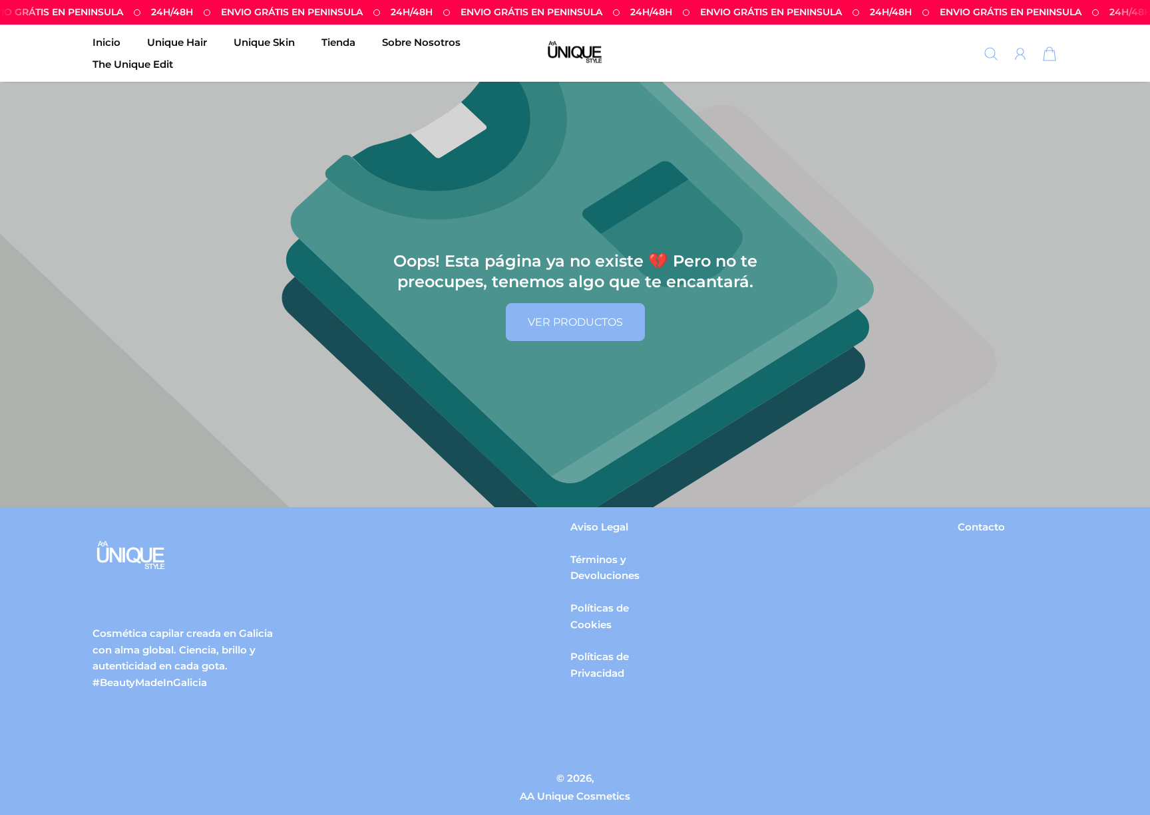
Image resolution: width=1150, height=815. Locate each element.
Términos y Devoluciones (605, 567)
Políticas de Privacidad (599, 664)
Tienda (338, 42)
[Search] (991, 54)
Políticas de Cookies (599, 616)
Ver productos (575, 322)
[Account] (1020, 54)
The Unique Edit (133, 64)
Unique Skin (264, 42)
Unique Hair (177, 42)
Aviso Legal (599, 527)
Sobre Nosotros (421, 42)
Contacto (981, 527)
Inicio (106, 42)
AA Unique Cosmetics (575, 796)
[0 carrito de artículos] (1049, 54)
